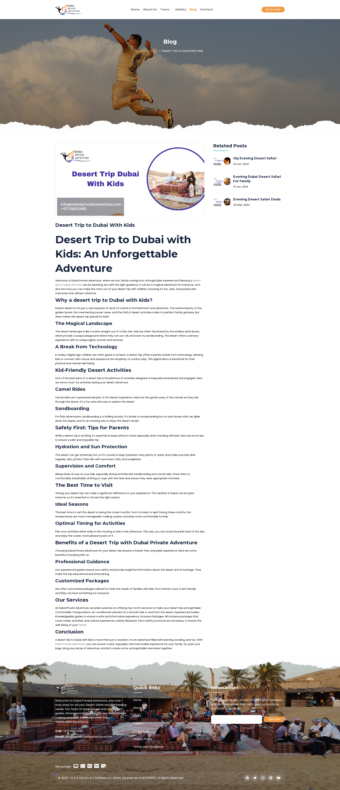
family (82, 625)
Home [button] (135, 9)
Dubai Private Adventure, (70, 644)
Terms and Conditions (148, 747)
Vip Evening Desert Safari (255, 158)
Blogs (153, 51)
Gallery (180, 9)
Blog (193, 9)
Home (141, 51)
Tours (137, 716)
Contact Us (141, 731)
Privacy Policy (142, 739)
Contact (206, 9)
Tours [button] (164, 9)
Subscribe (274, 719)
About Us (150, 9)
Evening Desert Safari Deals (256, 199)
